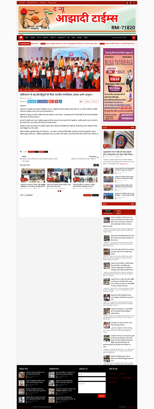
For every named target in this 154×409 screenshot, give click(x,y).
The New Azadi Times (25, 407)
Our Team (22, 2)
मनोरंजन (52, 37)
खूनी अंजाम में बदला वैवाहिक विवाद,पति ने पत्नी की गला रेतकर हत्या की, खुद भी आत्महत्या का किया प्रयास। (122, 237)
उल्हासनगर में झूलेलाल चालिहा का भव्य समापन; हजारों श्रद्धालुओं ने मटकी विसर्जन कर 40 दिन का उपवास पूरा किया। (67, 43)
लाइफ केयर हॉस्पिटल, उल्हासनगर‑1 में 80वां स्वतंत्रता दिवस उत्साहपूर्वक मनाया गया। (84, 185)
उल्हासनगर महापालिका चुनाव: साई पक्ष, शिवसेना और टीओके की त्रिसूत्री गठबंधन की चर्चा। (122, 358)
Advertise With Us (32, 2)
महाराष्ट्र (33, 37)
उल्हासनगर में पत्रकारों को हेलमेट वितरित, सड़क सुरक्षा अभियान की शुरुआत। (59, 185)
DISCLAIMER (126, 378)
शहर (38, 37)
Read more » (124, 164)
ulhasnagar (31, 152)
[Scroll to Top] (151, 406)
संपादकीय (79, 37)
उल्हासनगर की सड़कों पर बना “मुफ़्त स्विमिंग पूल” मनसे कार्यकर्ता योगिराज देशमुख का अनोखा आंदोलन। (122, 311)
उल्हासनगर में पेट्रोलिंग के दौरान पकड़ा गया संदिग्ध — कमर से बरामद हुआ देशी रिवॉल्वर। (124, 195)
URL (96, 101)
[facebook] (134, 2)
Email (83, 101)
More (132, 127)
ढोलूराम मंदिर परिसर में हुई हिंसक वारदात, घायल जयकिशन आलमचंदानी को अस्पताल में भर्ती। (122, 297)
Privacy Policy (52, 2)
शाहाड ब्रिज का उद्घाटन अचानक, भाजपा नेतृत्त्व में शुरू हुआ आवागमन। (121, 323)
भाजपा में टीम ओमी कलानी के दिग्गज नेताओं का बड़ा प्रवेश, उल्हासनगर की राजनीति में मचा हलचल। (122, 251)
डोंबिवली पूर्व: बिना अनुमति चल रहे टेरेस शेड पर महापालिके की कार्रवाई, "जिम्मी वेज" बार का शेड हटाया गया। (35, 399)
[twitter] (130, 2)
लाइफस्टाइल (61, 37)
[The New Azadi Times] (21, 37)
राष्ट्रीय (26, 37)
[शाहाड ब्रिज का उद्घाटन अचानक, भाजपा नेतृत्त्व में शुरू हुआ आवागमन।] (107, 325)
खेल (68, 37)
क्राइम (73, 37)
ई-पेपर (105, 204)
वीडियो (85, 37)
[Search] (134, 37)
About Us (112, 374)
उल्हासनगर (45, 37)
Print (90, 101)
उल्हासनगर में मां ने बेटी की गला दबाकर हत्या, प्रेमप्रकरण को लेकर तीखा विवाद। (118, 153)
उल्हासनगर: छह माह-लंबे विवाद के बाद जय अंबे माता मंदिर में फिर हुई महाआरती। (35, 374)
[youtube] (127, 2)
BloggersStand (131, 407)
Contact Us (42, 2)
